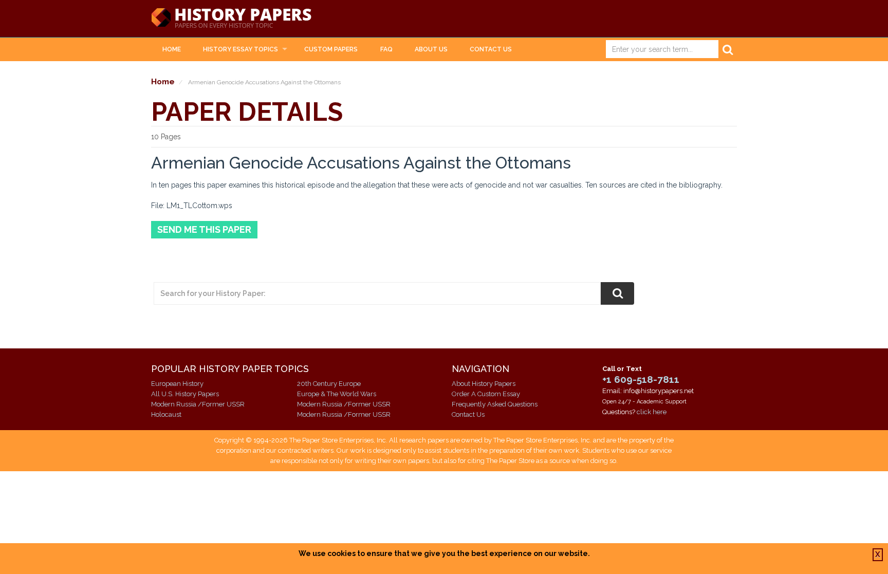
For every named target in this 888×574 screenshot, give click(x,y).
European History (177, 383)
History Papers (231, 18)
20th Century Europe (329, 383)
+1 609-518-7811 (640, 379)
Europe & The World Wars (336, 394)
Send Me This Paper (204, 229)
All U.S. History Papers (185, 394)
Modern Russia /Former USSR (198, 404)
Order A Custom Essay (486, 394)
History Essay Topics (240, 49)
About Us (431, 49)
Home (171, 49)
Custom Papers (331, 49)
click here (652, 412)
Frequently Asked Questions (495, 404)
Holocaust (166, 414)
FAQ (386, 49)
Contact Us (491, 49)
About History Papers (483, 383)
